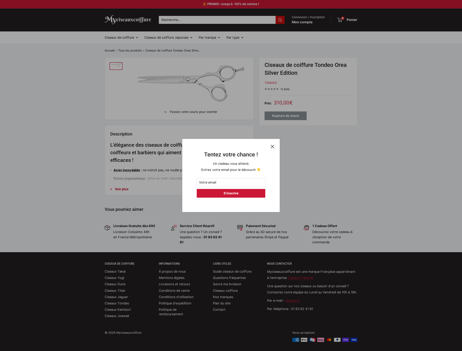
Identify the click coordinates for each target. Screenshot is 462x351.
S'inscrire (231, 193)
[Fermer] (272, 146)
